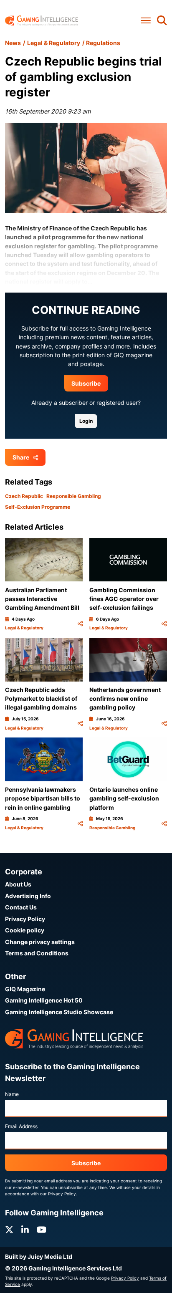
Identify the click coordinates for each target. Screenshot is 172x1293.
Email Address (21, 1126)
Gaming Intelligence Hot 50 (44, 1000)
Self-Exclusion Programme (37, 507)
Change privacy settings (40, 941)
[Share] (80, 623)
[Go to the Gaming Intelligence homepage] (41, 20)
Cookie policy (24, 930)
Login (86, 421)
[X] (9, 1229)
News (13, 42)
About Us (18, 884)
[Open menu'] (146, 20)
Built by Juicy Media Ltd (38, 1256)
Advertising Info (28, 895)
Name (12, 1094)
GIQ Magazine (25, 988)
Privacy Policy (25, 918)
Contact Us (21, 907)
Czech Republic (24, 496)
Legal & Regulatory (53, 42)
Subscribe (86, 383)
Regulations (103, 42)
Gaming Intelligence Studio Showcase (59, 1011)
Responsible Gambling (73, 496)
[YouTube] (41, 1229)
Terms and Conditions (36, 953)
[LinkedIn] (25, 1229)
